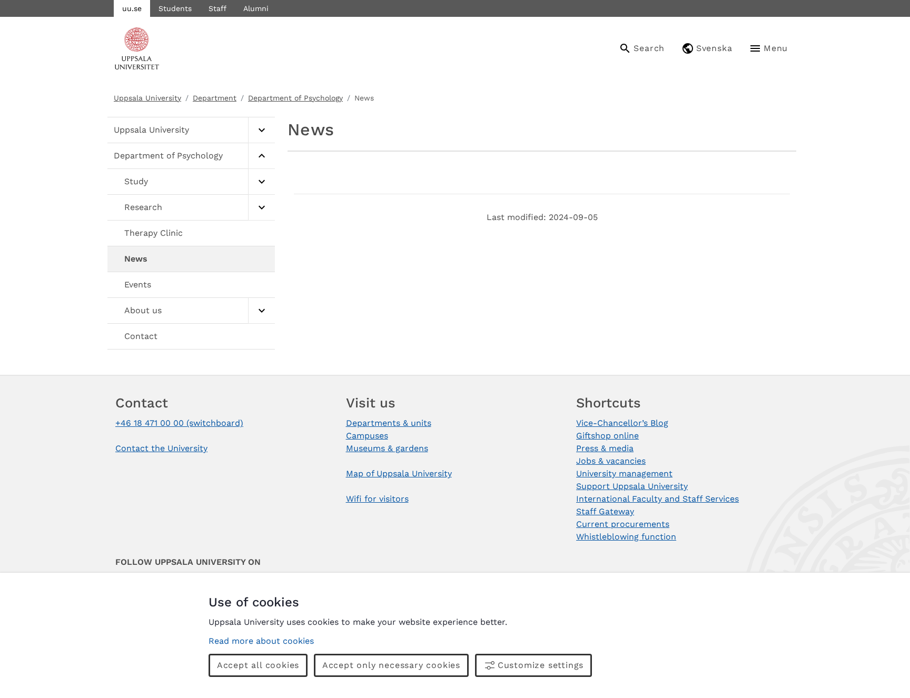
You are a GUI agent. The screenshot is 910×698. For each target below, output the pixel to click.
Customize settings (540, 665)
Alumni (256, 8)
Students (175, 8)
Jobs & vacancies (611, 461)
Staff (217, 8)
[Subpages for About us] (261, 311)
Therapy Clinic (153, 233)
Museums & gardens (387, 448)
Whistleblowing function (626, 537)
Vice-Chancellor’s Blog (622, 423)
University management (624, 473)
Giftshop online (607, 436)
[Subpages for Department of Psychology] (261, 156)
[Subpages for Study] (261, 182)
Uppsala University (147, 98)
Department (214, 98)
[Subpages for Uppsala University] (261, 130)
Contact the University (161, 448)
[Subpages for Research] (261, 208)
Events (137, 285)
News (135, 259)
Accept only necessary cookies (391, 665)
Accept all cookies (258, 665)
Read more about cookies (261, 641)
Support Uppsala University (632, 486)
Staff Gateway (605, 511)
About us (143, 310)
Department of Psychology (295, 98)
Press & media (605, 448)
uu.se (132, 8)
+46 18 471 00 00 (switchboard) (179, 423)
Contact (140, 336)
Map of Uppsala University (399, 473)
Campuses (367, 436)
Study (136, 181)
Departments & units (388, 423)
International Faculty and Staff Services (657, 499)
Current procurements (622, 524)
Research (143, 207)
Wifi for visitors (377, 499)
